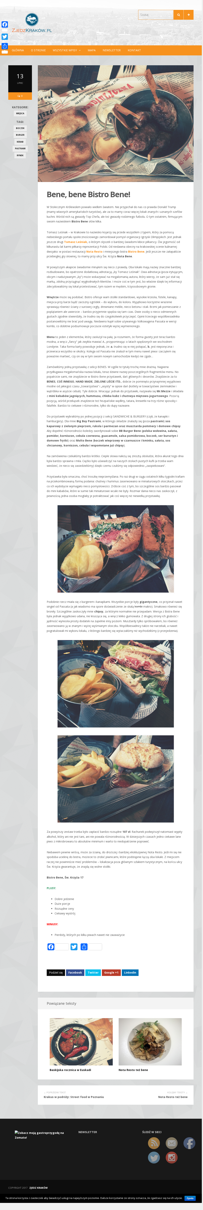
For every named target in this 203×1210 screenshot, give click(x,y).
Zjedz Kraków (38, 1187)
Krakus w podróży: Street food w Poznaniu (74, 1097)
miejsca (20, 113)
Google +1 (111, 972)
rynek (20, 155)
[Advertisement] (20, 224)
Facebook (75, 972)
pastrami (20, 148)
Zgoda (190, 1198)
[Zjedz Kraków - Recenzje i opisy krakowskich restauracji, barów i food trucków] (32, 22)
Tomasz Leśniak (75, 242)
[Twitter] (5, 37)
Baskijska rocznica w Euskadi (70, 1069)
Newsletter (112, 50)
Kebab (20, 141)
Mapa (92, 50)
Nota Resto (94, 251)
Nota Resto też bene (133, 1069)
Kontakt (134, 50)
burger (20, 135)
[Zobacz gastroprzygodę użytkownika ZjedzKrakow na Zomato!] (44, 1135)
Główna (18, 50)
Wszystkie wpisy (65, 50)
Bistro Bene (136, 251)
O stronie (38, 50)
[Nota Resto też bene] (150, 1041)
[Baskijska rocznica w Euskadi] (81, 1041)
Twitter (93, 972)
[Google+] (5, 41)
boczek (20, 128)
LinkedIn (130, 972)
